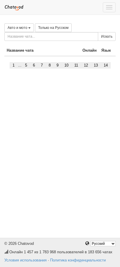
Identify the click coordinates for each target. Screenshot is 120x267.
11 (76, 65)
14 (106, 65)
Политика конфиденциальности (78, 260)
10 (66, 65)
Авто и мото (18, 28)
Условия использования (25, 260)
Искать (106, 36)
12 (86, 65)
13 (96, 65)
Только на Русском (53, 28)
